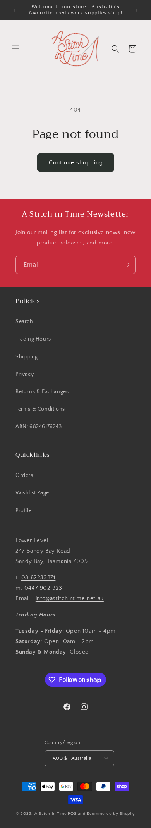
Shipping (26, 357)
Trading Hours (33, 339)
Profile (23, 511)
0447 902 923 (43, 588)
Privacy (24, 374)
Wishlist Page (32, 493)
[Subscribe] (126, 265)
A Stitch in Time (50, 813)
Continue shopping (76, 162)
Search (24, 321)
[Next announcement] (136, 10)
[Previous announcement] (14, 10)
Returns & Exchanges (42, 392)
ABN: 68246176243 (38, 426)
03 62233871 (38, 577)
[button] (15, 48)
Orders (24, 475)
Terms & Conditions (40, 409)
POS (72, 813)
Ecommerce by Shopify (111, 813)
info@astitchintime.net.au (70, 598)
